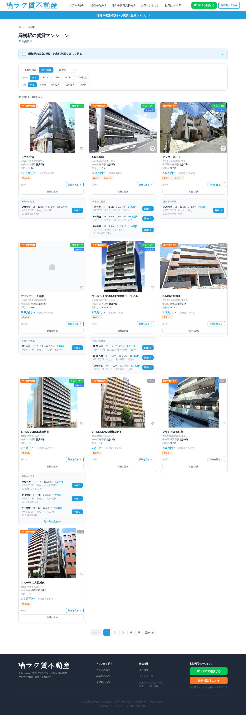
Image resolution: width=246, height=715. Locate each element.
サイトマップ (146, 676)
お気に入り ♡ (173, 5)
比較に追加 (52, 191)
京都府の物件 (103, 682)
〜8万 (43, 84)
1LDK (56, 77)
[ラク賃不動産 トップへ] (31, 5)
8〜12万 (55, 84)
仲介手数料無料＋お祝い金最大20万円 (123, 15)
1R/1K (45, 77)
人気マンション (150, 5)
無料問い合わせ (229, 5)
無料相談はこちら (208, 680)
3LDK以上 (81, 77)
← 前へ (96, 632)
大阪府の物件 (103, 670)
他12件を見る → (52, 521)
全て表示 (46, 69)
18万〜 (83, 84)
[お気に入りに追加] (81, 148)
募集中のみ (30, 69)
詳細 (76, 210)
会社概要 (143, 670)
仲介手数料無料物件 (124, 5)
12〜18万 (70, 84)
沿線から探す (99, 5)
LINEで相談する (206, 5)
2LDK (68, 77)
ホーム (21, 27)
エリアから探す (76, 5)
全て (34, 77)
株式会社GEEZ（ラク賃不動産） (149, 701)
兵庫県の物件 (103, 676)
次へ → (149, 632)
